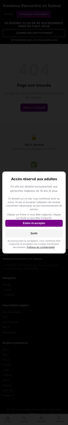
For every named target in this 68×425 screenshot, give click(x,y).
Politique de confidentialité (41, 247)
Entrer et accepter (34, 223)
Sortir (34, 233)
